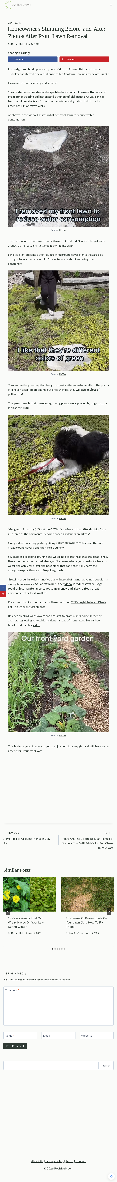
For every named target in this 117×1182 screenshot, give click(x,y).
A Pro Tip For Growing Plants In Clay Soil (26, 838)
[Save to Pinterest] (3, 594)
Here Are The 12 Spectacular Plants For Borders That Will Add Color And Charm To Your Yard (88, 840)
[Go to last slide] (8, 911)
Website (86, 1035)
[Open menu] (111, 5)
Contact (80, 1161)
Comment (12, 990)
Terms (69, 1161)
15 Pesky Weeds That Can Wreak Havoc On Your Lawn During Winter (26, 922)
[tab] (53, 949)
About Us (37, 1161)
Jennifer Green (76, 933)
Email (47, 1035)
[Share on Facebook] (3, 588)
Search (106, 1065)
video (36, 625)
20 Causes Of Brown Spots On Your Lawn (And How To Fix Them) (86, 922)
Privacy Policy (54, 1161)
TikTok (62, 229)
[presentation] (29, 894)
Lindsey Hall (17, 44)
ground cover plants (74, 254)
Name (9, 1035)
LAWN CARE (14, 23)
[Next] (109, 911)
